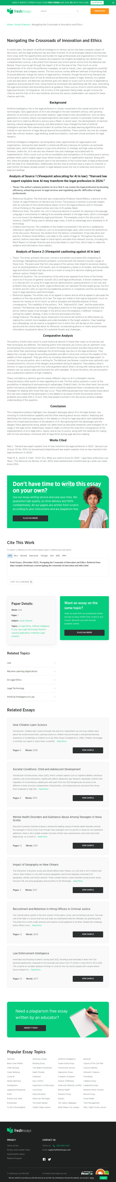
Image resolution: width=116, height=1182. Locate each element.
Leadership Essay (90, 1085)
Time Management (91, 1103)
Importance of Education (43, 1085)
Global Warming (14, 1081)
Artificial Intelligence (67, 1059)
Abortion (11, 1059)
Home (10, 25)
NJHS (9, 1094)
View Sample (88, 750)
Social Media (88, 1099)
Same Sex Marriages (41, 1099)
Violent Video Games (42, 1107)
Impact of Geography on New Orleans (36, 864)
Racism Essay (89, 1094)
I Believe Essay (89, 1081)
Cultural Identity (90, 1068)
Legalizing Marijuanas (16, 1090)
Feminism (37, 1077)
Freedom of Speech (66, 1077)
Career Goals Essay (66, 1064)
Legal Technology (29, 630)
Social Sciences (22, 25)
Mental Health (64, 1090)
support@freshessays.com (59, 1150)
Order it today (31, 1028)
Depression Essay (65, 1072)
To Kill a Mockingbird (16, 1107)
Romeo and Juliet (14, 1099)
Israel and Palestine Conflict (70, 1085)
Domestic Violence (91, 1072)
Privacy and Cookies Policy (18, 1150)
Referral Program (14, 1158)
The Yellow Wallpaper (67, 1103)
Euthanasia (12, 1103)
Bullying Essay (39, 1064)
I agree (103, 1178)
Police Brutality (39, 1094)
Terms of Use (12, 1146)
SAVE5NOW (97, 3)
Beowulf (87, 1059)
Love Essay (37, 1090)
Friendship (88, 1077)
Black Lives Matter (15, 1064)
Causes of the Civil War (93, 1064)
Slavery (61, 1099)
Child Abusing (13, 1068)
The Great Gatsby (40, 1103)
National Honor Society (93, 1090)
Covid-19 (10, 1077)
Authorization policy (16, 1154)
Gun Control (38, 1081)
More (92, 1178)
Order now (99, 11)
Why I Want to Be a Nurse (94, 1107)
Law (20, 630)
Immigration (12, 1085)
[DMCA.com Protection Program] (87, 1173)
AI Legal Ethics (24, 626)
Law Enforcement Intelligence (31, 953)
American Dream (40, 1059)
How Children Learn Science (30, 725)
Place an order (30, 518)
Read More (61, 741)
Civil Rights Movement (42, 1068)
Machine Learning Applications (22, 671)
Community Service (66, 1068)
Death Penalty (39, 1072)
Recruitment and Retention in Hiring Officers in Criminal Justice (51, 909)
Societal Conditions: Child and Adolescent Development (47, 769)
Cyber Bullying (13, 1072)
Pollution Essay (64, 1094)
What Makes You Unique (68, 1107)
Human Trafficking (66, 1081)
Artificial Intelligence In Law (21, 697)
